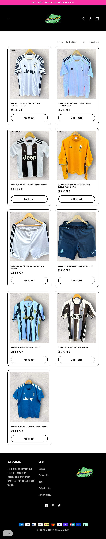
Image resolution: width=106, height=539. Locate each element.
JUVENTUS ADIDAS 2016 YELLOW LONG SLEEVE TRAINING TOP (74, 186)
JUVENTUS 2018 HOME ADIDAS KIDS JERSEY (29, 185)
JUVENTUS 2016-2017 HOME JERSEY (73, 348)
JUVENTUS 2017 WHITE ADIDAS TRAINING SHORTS (27, 267)
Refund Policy (45, 488)
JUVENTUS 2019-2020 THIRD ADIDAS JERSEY (29, 427)
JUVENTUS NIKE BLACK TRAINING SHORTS (75, 266)
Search (42, 468)
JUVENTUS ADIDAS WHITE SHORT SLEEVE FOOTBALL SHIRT (74, 105)
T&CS (41, 481)
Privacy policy (45, 494)
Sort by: (60, 42)
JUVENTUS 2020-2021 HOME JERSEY (26, 348)
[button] (9, 18)
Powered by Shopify (62, 530)
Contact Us (43, 475)
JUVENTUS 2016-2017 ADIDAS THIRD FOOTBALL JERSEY (26, 105)
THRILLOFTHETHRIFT (49, 530)
